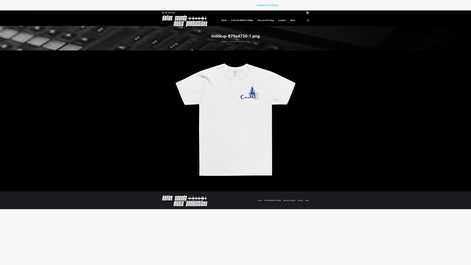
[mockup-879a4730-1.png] (235, 120)
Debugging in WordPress (267, 5)
